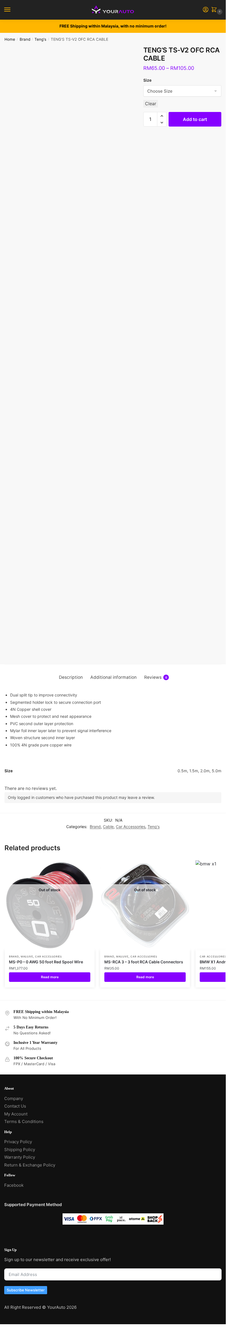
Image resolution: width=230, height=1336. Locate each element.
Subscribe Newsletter (26, 1290)
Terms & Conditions (23, 1121)
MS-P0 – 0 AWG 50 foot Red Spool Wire (46, 961)
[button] (162, 116)
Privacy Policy (18, 1141)
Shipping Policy (19, 1149)
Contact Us (15, 1106)
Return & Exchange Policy (29, 1165)
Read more (50, 977)
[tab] (71, 677)
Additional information (113, 677)
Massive (27, 956)
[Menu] (12, 10)
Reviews (155, 677)
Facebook (14, 1185)
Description (71, 677)
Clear (150, 103)
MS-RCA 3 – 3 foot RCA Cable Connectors (143, 961)
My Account (15, 1114)
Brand (25, 39)
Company (13, 1098)
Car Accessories (130, 826)
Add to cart (195, 119)
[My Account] (205, 10)
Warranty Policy (19, 1157)
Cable (108, 826)
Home (9, 39)
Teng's (40, 39)
